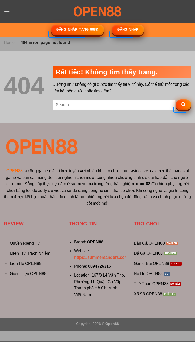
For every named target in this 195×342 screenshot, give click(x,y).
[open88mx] (97, 11)
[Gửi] (183, 104)
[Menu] (7, 11)
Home (9, 42)
